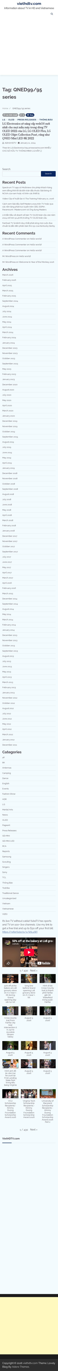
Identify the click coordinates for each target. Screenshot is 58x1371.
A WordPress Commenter (14, 239)
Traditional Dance (10, 893)
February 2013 (9, 687)
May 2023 (6, 369)
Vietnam (6, 903)
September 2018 (10, 489)
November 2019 (9, 426)
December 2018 (9, 473)
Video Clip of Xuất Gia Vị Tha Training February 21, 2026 (28, 198)
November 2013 (9, 640)
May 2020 (6, 400)
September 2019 (10, 437)
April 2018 (7, 515)
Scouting (6, 862)
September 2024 (10, 301)
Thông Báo (46, 120)
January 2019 (8, 468)
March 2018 (7, 520)
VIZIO (4, 914)
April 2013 (7, 677)
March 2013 (7, 682)
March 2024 (7, 332)
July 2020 (6, 395)
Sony (4, 872)
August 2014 (8, 609)
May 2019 (6, 458)
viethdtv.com (29, 3)
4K (3, 757)
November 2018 (9, 478)
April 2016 (7, 583)
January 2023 (8, 379)
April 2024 (7, 327)
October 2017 (8, 546)
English (5, 783)
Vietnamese (8, 909)
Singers (5, 867)
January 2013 (8, 692)
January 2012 (8, 740)
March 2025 (7, 290)
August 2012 (8, 708)
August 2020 (8, 390)
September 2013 (10, 651)
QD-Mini (6, 836)
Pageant (6, 825)
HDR (4, 799)
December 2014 (9, 599)
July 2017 (6, 557)
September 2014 (10, 604)
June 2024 (7, 317)
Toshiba (6, 888)
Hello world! (36, 239)
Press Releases (26, 120)
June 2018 (7, 504)
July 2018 (6, 499)
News (5, 815)
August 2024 (8, 306)
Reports (6, 851)
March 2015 (7, 593)
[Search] (51, 14)
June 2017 (7, 562)
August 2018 (8, 494)
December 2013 (9, 635)
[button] (34, 970)
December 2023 (9, 348)
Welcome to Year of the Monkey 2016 (36, 262)
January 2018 (8, 531)
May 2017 (6, 567)
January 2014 (8, 630)
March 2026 (7, 275)
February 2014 (9, 625)
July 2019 (6, 447)
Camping (6, 773)
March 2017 (7, 578)
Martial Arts (7, 809)
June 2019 (7, 452)
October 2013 (8, 645)
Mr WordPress (9, 256)
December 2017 (9, 536)
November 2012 (9, 698)
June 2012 (7, 719)
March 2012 (7, 734)
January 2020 (8, 416)
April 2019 (7, 463)
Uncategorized (9, 898)
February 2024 (9, 337)
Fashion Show (8, 794)
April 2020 (7, 405)
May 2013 (6, 672)
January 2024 (8, 343)
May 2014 (6, 614)
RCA (4, 846)
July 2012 (6, 713)
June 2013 (7, 666)
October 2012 (8, 703)
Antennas (6, 768)
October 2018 (8, 484)
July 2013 (6, 661)
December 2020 (9, 384)
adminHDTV (10, 143)
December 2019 (9, 421)
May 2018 (6, 510)
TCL (4, 877)
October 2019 (8, 431)
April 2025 (7, 285)
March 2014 (7, 619)
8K (3, 762)
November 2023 (9, 353)
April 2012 (7, 729)
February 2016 (9, 588)
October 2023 (8, 358)
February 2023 (9, 374)
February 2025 (9, 296)
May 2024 (6, 322)
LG (3, 120)
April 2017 (7, 572)
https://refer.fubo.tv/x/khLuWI (19, 931)
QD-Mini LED (8, 841)
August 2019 (8, 442)
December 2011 (9, 745)
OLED (11, 120)
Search (6, 169)
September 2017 (10, 551)
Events (5, 789)
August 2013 (8, 656)
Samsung (6, 857)
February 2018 (9, 525)
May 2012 (6, 724)
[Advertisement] (29, 46)
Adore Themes (20, 1366)
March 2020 (7, 410)
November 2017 (9, 541)
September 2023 (10, 363)
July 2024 (6, 311)
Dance (5, 778)
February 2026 (9, 280)
